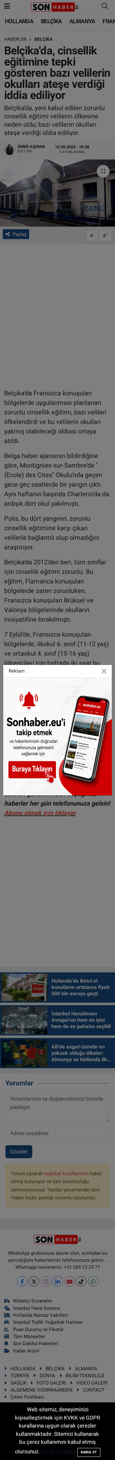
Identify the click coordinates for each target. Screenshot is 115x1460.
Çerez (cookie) (58, 1451)
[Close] (104, 671)
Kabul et (89, 1452)
